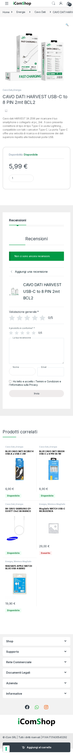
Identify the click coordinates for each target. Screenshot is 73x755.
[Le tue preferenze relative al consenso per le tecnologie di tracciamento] (6, 748)
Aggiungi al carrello (39, 747)
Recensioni (17, 220)
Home (6, 11)
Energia (20, 11)
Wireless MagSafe (56, 504)
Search (53, 3)
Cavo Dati (40, 11)
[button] (67, 25)
